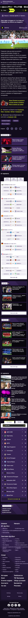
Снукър (4, 569)
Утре (20, 179)
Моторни (17, 565)
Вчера (7, 179)
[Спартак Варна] (15, 7)
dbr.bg (12, 381)
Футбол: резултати (6, 512)
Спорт (3, 555)
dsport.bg (7, 27)
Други (16, 550)
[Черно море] (19, 7)
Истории (4, 575)
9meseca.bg (19, 593)
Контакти (4, 583)
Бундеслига (9, 243)
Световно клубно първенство (7, 550)
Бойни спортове (7, 567)
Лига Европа (6, 544)
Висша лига (9, 198)
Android (10, 117)
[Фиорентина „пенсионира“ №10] (13, 306)
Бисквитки (18, 583)
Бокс (4, 563)
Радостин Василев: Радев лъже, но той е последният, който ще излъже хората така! (18, 400)
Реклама (17, 586)
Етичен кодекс (6, 580)
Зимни (4, 565)
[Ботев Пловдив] (11, 7)
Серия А (8, 229)
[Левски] (3, 7)
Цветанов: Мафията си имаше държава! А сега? (19, 415)
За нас (3, 586)
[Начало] (3, 15)
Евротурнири (6, 532)
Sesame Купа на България (9, 530)
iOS (15, 117)
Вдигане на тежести (20, 561)
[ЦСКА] (5, 7)
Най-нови (4, 283)
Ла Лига (8, 216)
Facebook (21, 109)
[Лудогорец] (1, 7)
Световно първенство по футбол (9, 547)
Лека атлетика (6, 561)
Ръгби (16, 571)
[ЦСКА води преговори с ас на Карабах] (13, 343)
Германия (23, 15)
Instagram (19, 111)
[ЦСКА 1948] (7, 7)
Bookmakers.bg (5, 510)
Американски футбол (8, 571)
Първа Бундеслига (7, 540)
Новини (4, 523)
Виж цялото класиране (13, 499)
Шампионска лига (19, 542)
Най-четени (5, 319)
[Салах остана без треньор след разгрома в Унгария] (13, 360)
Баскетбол (18, 557)
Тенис (4, 559)
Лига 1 (8, 254)
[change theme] (25, 10)
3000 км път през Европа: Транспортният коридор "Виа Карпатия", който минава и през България (18, 407)
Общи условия (19, 580)
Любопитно (18, 575)
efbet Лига (9, 184)
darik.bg (13, 388)
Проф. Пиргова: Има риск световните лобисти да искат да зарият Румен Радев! (18, 385)
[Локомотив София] (27, 7)
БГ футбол (5, 526)
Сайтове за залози (6, 508)
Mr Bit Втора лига (11, 268)
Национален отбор (20, 530)
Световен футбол (14, 15)
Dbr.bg (19, 596)
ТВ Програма (19, 578)
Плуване (17, 567)
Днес (13, 179)
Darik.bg (8, 593)
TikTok (12, 111)
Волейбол (5, 557)
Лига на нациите (5, 123)
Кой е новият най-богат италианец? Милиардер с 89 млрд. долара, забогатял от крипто (18, 392)
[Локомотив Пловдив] (25, 7)
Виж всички (13, 277)
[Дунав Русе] (23, 7)
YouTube (7, 111)
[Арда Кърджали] (9, 7)
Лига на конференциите (21, 544)
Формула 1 (18, 559)
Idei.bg (8, 596)
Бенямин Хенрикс (6, 120)
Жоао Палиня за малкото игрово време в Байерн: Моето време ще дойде (17, 102)
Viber (2, 111)
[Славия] (17, 7)
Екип (3, 578)
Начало (6, 15)
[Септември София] (13, 7)
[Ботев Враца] (21, 7)
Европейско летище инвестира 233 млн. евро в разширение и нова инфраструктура (19, 378)
